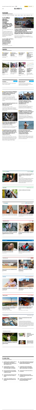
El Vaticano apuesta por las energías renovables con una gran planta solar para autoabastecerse (25, 102)
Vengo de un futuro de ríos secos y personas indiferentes (13, 54)
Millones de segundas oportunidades (24, 251)
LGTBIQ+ (32, 15)
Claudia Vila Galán (21, 177)
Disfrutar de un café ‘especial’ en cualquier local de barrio (25, 270)
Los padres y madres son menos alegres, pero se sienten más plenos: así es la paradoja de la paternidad (26, 379)
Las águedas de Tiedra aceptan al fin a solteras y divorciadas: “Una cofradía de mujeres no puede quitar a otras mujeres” (26, 367)
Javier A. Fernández (9, 310)
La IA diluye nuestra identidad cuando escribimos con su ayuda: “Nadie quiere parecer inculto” (7, 23)
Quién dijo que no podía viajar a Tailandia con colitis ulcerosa (26, 289)
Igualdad (16, 15)
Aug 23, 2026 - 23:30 (13, 73)
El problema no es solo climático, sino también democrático (5, 54)
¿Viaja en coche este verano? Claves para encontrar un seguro (30, 341)
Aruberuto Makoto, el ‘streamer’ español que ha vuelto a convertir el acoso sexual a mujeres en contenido (9, 367)
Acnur (18, 240)
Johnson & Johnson (18, 277)
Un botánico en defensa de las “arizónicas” (22, 54)
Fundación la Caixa (25, 203)
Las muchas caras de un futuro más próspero (26, 214)
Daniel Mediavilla (4, 125)
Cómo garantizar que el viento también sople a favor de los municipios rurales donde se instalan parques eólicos (9, 307)
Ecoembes (18, 188)
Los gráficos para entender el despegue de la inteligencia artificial (30, 70)
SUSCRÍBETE (26, 6)
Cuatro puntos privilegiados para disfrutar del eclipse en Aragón (9, 343)
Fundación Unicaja (18, 172)
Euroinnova (18, 221)
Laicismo (24, 15)
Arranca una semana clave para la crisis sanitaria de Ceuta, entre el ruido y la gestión (13, 70)
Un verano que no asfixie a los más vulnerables (9, 214)
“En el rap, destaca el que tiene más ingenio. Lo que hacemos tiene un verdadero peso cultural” (26, 175)
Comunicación (28, 15)
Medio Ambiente (12, 15)
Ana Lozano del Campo (5, 29)
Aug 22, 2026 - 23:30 (9, 106)
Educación (8, 15)
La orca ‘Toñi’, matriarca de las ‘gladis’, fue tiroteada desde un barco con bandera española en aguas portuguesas (7, 42)
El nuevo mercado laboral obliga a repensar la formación (26, 233)
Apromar (18, 315)
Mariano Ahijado (4, 290)
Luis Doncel (3, 135)
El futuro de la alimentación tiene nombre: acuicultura (25, 318)
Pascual (18, 258)
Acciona (18, 295)
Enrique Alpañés (12, 56)
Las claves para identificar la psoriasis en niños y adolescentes (9, 289)
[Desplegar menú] (3, 8)
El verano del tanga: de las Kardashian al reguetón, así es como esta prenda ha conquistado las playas (25, 132)
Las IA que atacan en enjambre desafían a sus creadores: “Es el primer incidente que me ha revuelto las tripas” (9, 93)
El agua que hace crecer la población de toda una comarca (9, 270)
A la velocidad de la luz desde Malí (7, 251)
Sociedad (5, 13)
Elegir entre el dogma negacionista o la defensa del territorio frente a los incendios (30, 55)
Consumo (21, 15)
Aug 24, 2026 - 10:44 (9, 45)
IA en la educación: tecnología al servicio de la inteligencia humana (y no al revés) (9, 233)
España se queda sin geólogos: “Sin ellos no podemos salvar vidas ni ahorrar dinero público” (5, 70)
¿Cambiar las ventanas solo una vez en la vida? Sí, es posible (30, 335)
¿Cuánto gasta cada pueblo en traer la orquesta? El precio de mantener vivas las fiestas (10, 379)
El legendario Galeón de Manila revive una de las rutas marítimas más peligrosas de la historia (26, 307)
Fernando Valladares (5, 56)
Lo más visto (5, 358)
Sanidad (19, 15)
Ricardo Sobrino (4, 106)
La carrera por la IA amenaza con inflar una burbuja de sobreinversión (9, 104)
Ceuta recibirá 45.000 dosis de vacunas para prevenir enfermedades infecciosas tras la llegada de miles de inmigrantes (24, 31)
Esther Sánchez (4, 45)
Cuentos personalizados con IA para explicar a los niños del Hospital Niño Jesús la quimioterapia (22, 71)
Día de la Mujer (4, 15)
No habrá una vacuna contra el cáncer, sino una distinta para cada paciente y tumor (9, 123)
